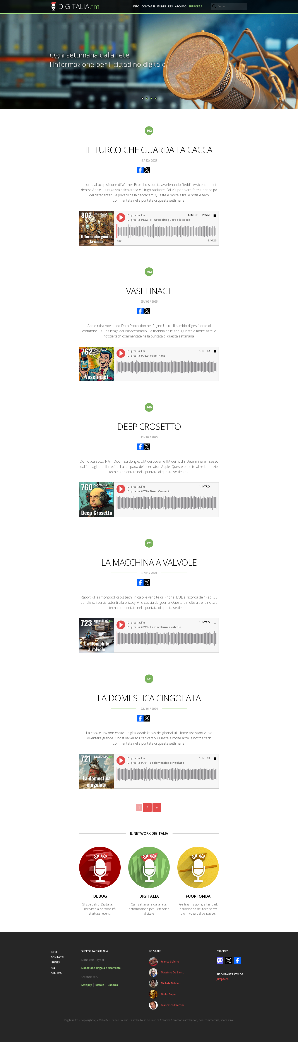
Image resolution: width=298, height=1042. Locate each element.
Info (136, 6)
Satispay (86, 985)
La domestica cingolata (149, 698)
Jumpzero (223, 979)
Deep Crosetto (149, 426)
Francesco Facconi (172, 1005)
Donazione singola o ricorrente (101, 968)
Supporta (195, 6)
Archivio (181, 6)
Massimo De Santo (172, 972)
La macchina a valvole (149, 562)
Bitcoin (100, 985)
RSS (170, 6)
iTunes (161, 6)
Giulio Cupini (168, 994)
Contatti (148, 6)
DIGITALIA (78, 6)
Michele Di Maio (170, 983)
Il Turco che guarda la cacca (149, 150)
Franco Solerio (170, 961)
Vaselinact (149, 291)
